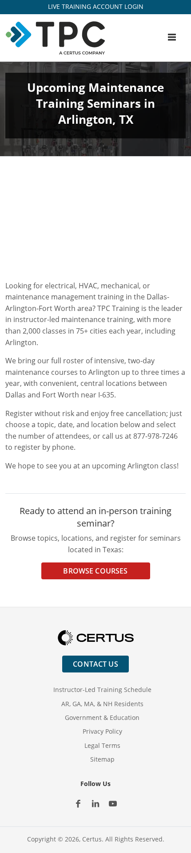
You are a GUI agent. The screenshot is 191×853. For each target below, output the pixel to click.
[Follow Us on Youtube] (113, 804)
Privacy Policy (102, 731)
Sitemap (102, 759)
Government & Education (102, 717)
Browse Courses (95, 571)
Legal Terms (102, 745)
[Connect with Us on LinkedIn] (95, 804)
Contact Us (95, 664)
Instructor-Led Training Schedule (102, 689)
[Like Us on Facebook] (78, 804)
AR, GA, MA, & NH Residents (102, 704)
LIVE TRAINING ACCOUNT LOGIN (95, 6)
